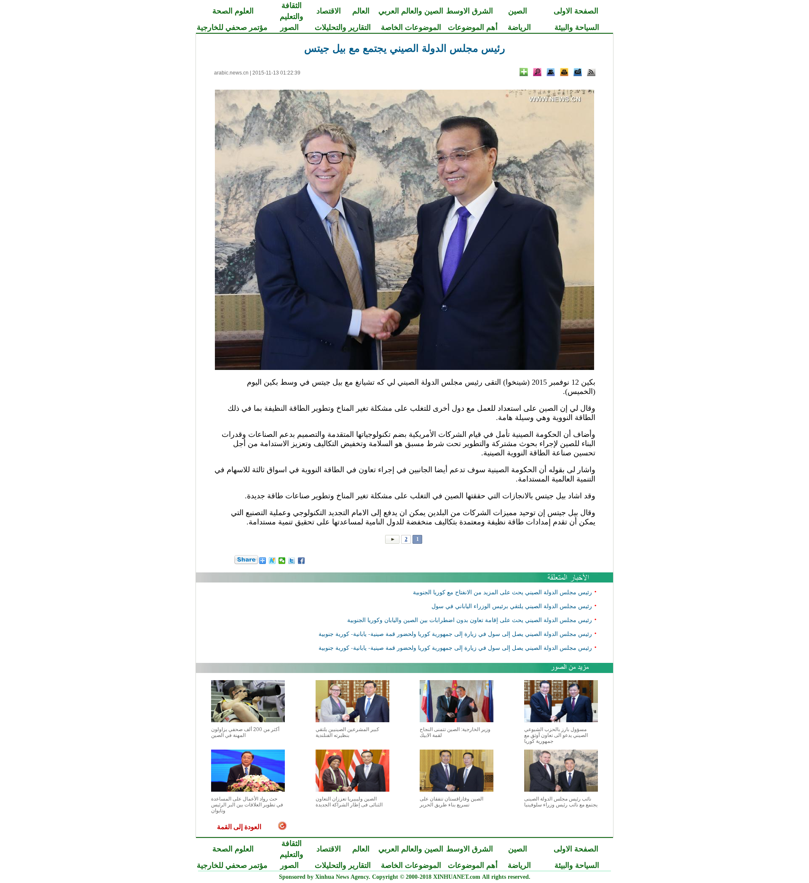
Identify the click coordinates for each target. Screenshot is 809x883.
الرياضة (519, 27)
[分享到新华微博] (272, 560)
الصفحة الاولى (576, 11)
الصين (517, 11)
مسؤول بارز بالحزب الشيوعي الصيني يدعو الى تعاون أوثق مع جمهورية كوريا (556, 735)
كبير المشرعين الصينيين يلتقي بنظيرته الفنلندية (347, 732)
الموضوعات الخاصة (411, 27)
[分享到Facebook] (301, 560)
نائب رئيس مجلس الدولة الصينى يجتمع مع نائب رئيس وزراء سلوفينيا (560, 802)
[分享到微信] (282, 560)
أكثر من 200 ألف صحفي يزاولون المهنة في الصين (245, 732)
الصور (289, 27)
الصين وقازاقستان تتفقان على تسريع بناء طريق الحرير (451, 802)
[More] (524, 72)
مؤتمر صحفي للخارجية (232, 27)
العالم (361, 11)
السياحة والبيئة (577, 27)
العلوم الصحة (233, 11)
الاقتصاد (328, 11)
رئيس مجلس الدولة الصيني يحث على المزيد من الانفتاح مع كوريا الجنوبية (502, 592)
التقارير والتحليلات (343, 27)
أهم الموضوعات (473, 27)
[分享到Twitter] (291, 560)
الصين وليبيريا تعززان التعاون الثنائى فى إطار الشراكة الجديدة (349, 802)
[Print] (564, 72)
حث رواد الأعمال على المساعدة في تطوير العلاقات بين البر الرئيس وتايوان (247, 805)
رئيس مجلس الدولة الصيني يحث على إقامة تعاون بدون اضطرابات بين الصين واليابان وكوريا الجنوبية (469, 620)
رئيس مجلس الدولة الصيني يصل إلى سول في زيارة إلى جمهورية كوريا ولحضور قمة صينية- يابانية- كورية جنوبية (455, 634)
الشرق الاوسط (469, 11)
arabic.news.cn (231, 73)
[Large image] (537, 72)
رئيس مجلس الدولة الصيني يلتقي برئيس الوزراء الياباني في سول (511, 606)
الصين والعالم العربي (410, 11)
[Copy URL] (550, 72)
